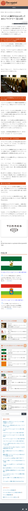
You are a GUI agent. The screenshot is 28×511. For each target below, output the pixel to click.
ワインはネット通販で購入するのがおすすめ (13, 481)
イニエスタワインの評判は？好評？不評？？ (13, 458)
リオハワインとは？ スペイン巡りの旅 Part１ (12, 300)
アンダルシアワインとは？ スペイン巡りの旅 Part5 (13, 272)
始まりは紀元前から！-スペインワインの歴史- (13, 467)
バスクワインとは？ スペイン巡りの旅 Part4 (13, 432)
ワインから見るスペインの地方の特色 (20, 23)
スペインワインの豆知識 (8, 490)
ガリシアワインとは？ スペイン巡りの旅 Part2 (14, 438)
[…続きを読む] (9, 280)
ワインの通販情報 (7, 494)
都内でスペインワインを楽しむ (10, 497)
